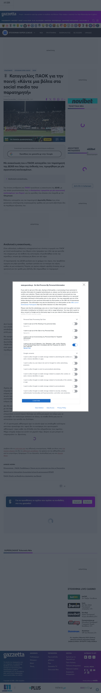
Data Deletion (39, 408)
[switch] (75, 323)
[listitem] (50, 319)
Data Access (50, 408)
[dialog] (50, 346)
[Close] (85, 285)
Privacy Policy (61, 408)
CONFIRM (36, 401)
